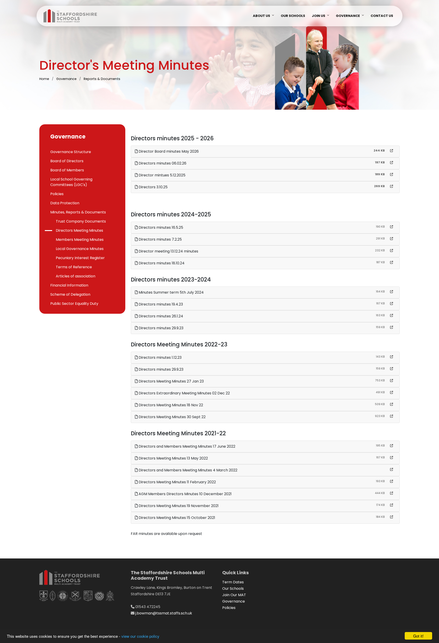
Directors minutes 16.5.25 (160, 227)
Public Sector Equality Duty (74, 303)
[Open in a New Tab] (391, 151)
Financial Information (69, 285)
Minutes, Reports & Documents (78, 212)
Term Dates (233, 582)
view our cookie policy (140, 636)
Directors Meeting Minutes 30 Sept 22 (172, 417)
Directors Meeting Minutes (79, 230)
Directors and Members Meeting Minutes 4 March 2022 (187, 470)
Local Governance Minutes (80, 248)
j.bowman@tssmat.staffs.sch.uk (163, 613)
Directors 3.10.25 (153, 187)
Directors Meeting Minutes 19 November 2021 (178, 505)
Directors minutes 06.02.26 (162, 163)
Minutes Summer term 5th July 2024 (171, 292)
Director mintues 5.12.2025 (161, 175)
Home (44, 79)
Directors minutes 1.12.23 (160, 357)
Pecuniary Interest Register (80, 257)
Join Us (318, 15)
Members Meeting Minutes (80, 239)
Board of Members (67, 170)
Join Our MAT (234, 595)
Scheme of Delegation (70, 294)
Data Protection (64, 203)
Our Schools (293, 15)
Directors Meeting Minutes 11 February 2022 (177, 482)
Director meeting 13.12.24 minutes (168, 251)
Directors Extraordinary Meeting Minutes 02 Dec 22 (184, 393)
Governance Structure (70, 151)
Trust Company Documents (81, 221)
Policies (57, 194)
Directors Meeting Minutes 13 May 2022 (173, 458)
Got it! (418, 636)
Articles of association (75, 276)
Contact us (382, 15)
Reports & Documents (102, 79)
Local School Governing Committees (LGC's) (71, 182)
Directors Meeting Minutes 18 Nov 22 (170, 405)
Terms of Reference (74, 267)
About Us (261, 15)
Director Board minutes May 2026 (168, 151)
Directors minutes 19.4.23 (160, 304)
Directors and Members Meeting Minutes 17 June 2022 (186, 446)
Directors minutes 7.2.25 (160, 239)
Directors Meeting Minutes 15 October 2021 (176, 517)
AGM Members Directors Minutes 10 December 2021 (185, 494)
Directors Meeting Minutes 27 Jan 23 (171, 381)
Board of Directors (66, 161)
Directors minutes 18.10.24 (161, 263)
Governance (348, 15)
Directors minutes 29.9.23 (160, 328)
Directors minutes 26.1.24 (160, 316)
